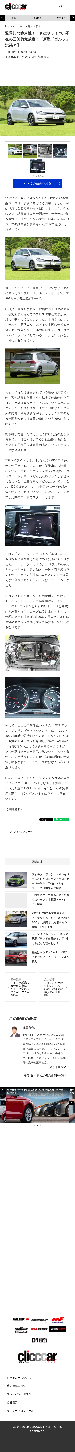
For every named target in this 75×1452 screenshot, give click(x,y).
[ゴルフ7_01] (37, 258)
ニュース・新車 (24, 26)
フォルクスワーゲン (24, 831)
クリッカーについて (19, 1377)
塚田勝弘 (43, 56)
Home (37, 17)
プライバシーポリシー (20, 1394)
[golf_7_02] (32, 525)
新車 (38, 26)
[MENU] (68, 7)
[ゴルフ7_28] (32, 653)
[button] (72, 18)
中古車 (12, 17)
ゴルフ (8, 831)
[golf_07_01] (32, 697)
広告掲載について (18, 1385)
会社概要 (12, 1402)
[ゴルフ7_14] (32, 366)
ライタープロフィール (20, 1410)
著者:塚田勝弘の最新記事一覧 (44, 1075)
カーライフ (62, 17)
